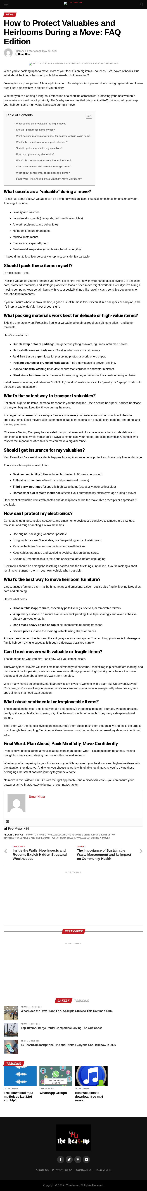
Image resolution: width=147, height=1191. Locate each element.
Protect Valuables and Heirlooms (27, 838)
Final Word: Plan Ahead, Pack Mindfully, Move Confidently (49, 178)
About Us (42, 1169)
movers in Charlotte (119, 436)
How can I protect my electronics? (35, 154)
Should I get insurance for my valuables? (39, 148)
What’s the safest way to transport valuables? (42, 142)
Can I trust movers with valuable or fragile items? (44, 166)
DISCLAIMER (103, 1169)
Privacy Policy (62, 1169)
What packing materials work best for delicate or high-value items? (53, 135)
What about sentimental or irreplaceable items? (43, 172)
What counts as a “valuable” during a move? (41, 123)
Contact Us (84, 1169)
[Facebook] (60, 1159)
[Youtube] (86, 1159)
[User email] (7, 822)
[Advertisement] (73, 899)
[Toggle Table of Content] (87, 116)
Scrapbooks (83, 708)
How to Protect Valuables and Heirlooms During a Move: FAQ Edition (71, 835)
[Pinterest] (77, 1159)
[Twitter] (69, 1159)
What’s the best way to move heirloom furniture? (43, 160)
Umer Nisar (25, 54)
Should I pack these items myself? (35, 129)
